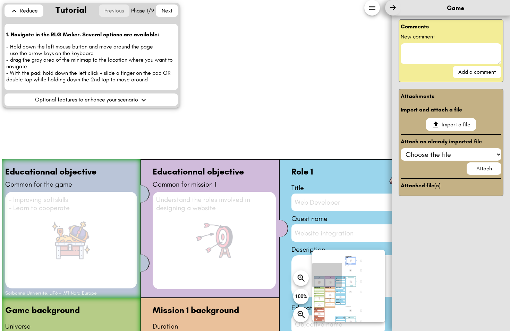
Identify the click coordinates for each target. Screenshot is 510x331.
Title (297, 188)
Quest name (309, 218)
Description (308, 249)
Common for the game (38, 184)
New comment (418, 36)
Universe (18, 326)
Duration (165, 326)
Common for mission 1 (184, 184)
